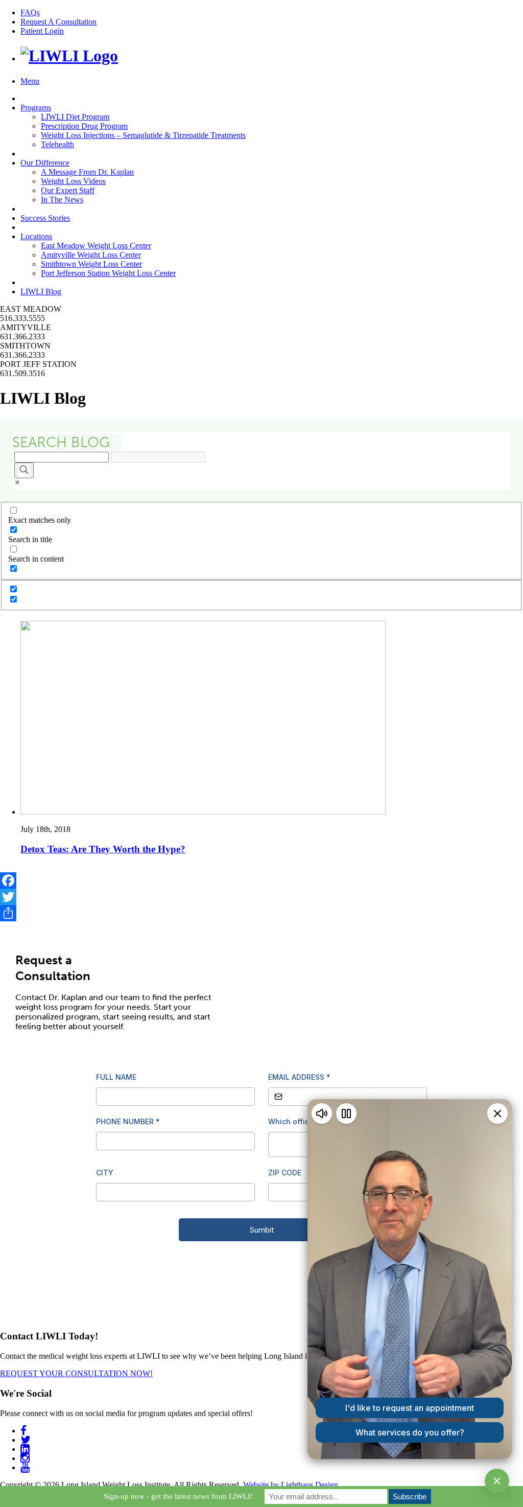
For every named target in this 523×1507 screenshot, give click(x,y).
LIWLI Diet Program (75, 116)
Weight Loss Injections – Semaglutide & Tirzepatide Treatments (143, 135)
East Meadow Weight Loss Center (96, 245)
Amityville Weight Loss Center (91, 254)
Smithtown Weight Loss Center (91, 264)
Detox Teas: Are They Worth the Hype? (102, 849)
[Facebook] (261, 880)
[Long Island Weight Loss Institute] (69, 56)
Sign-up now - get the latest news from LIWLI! (178, 1496)
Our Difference (44, 162)
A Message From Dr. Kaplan (87, 172)
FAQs (30, 12)
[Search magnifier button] (24, 470)
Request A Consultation (58, 21)
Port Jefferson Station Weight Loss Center (108, 273)
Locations (36, 236)
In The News (62, 199)
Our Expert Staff (67, 190)
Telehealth (57, 144)
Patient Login (42, 31)
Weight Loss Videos (73, 181)
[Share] (261, 913)
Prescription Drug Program (84, 126)
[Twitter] (261, 897)
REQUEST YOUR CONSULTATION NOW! (76, 1373)
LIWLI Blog (40, 291)
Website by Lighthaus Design (290, 1484)
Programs (35, 107)
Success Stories (45, 218)
